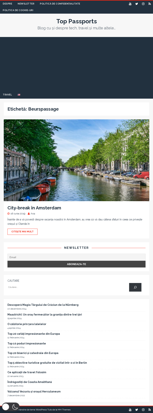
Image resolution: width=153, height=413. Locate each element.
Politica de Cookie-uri (18, 10)
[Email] (149, 4)
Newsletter (26, 3)
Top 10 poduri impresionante (26, 343)
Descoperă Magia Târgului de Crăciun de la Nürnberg (43, 304)
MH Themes (64, 409)
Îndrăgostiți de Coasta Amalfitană (29, 381)
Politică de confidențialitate (60, 3)
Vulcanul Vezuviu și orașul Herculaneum (34, 391)
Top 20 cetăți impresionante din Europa (33, 333)
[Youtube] (130, 4)
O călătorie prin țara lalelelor (26, 324)
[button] (11, 407)
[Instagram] (143, 4)
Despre (7, 3)
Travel (7, 94)
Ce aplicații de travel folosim (26, 372)
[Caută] (135, 287)
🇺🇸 (19, 94)
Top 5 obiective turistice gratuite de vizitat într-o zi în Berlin (47, 362)
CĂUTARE (13, 280)
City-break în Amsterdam (34, 208)
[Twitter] (136, 4)
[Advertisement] (76, 63)
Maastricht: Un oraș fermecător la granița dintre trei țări (44, 314)
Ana (33, 213)
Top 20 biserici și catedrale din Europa (32, 353)
